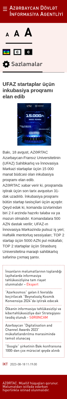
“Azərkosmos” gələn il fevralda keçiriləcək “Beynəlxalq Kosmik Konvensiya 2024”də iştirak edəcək (31, 297)
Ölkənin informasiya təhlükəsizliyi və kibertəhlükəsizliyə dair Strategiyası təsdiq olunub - (33, 313)
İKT (5, 364)
